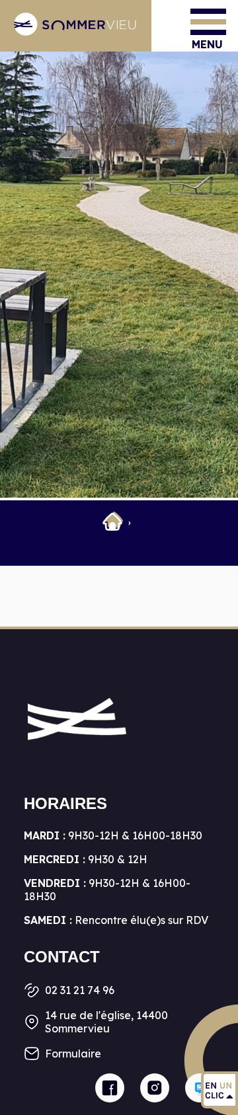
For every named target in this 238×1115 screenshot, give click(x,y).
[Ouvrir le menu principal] (208, 22)
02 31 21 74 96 (79, 990)
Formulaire (73, 1053)
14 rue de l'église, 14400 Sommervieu (106, 1022)
